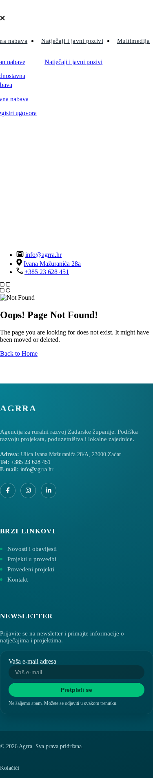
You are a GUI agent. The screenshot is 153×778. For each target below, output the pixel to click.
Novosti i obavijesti (32, 549)
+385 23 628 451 (46, 271)
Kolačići (9, 768)
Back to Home (19, 353)
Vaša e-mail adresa (32, 661)
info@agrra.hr (43, 254)
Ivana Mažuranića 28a (52, 263)
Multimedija (133, 41)
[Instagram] (28, 490)
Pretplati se (76, 690)
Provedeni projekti (30, 569)
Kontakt (17, 579)
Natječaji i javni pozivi (72, 41)
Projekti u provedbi (31, 559)
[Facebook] (8, 490)
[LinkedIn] (48, 490)
